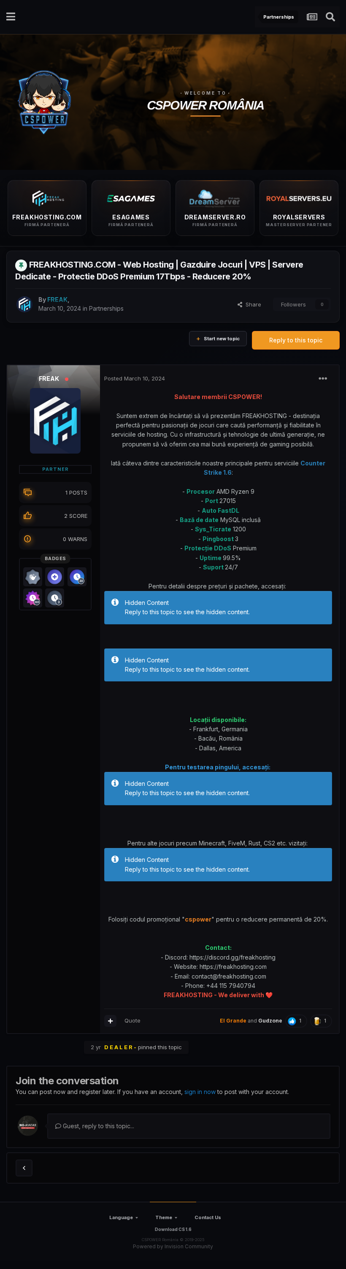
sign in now (200, 1091)
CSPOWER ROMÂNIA (205, 105)
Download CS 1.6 (173, 1229)
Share (251, 304)
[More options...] (323, 379)
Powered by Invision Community (173, 1246)
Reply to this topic (295, 340)
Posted (134, 378)
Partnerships (106, 308)
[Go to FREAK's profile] (24, 304)
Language (121, 1217)
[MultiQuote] (110, 1021)
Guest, (97, 1126)
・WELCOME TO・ (205, 93)
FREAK (49, 378)
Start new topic (222, 339)
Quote (132, 1020)
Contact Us (208, 1217)
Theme (163, 1217)
